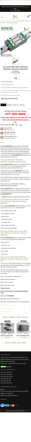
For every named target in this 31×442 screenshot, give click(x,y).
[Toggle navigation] (2, 17)
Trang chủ (3, 21)
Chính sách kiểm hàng (6, 382)
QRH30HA (9, 105)
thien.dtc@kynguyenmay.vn (11, 395)
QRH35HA (15, 105)
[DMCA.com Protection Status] (6, 366)
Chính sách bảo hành (6, 378)
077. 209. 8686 (16, 10)
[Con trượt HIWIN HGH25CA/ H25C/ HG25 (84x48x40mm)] (23, 327)
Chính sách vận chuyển (6, 374)
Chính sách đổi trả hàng (7, 376)
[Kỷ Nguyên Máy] (12, 17)
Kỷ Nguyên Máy (5, 263)
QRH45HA (21, 105)
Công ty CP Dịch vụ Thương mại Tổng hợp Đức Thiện (14, 357)
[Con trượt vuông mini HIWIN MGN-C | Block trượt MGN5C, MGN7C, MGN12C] (7, 327)
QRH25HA (3, 105)
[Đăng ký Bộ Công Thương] (5, 405)
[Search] (29, 2)
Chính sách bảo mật (6, 380)
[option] (15, 42)
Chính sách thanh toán (6, 372)
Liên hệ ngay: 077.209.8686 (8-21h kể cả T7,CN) (13, 363)
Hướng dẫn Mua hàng (10, 98)
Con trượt (9, 21)
